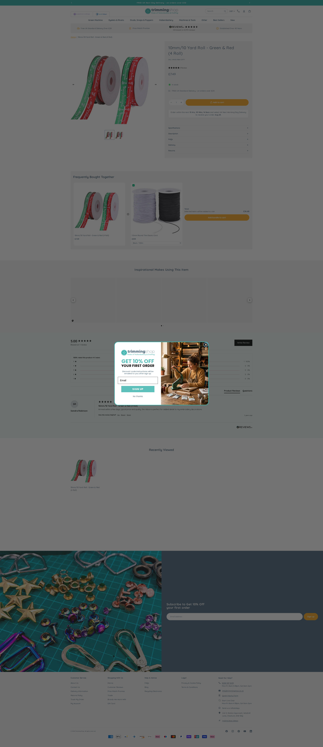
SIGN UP (137, 389)
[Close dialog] (206, 345)
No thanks (138, 396)
